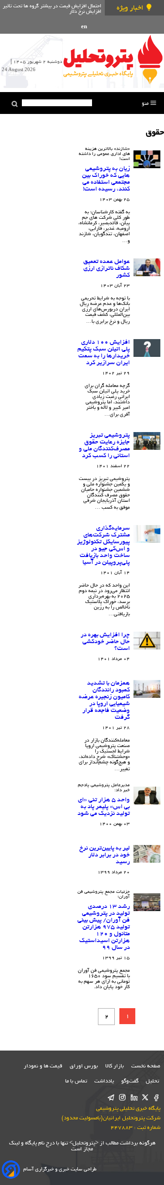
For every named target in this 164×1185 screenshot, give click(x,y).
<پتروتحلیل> (83, 1143)
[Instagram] (122, 1098)
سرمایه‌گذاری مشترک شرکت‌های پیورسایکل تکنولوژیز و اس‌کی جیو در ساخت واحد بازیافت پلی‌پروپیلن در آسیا (103, 545)
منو (146, 104)
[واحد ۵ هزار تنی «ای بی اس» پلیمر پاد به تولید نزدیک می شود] (146, 796)
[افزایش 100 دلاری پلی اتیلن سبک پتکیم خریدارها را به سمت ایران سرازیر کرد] (146, 348)
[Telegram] (111, 1098)
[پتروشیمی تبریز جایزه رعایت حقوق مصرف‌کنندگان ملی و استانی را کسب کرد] (146, 441)
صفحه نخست (145, 1066)
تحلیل (153, 1081)
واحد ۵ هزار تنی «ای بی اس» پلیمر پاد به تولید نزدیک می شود (103, 807)
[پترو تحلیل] (113, 59)
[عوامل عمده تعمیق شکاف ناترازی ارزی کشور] (146, 267)
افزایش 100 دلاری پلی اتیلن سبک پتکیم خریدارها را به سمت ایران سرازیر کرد (103, 352)
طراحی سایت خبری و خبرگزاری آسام (60, 1169)
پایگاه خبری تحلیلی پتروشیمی (128, 1109)
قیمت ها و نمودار (43, 1066)
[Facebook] (156, 1098)
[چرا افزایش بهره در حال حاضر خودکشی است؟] (146, 641)
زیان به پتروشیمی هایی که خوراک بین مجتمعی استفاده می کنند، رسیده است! (106, 179)
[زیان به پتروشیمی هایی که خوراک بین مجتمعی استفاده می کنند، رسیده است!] (146, 159)
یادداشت (104, 1081)
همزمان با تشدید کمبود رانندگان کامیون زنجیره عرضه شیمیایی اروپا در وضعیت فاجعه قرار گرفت (104, 700)
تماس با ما (76, 1081)
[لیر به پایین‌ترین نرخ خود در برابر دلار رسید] (146, 854)
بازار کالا (114, 1066)
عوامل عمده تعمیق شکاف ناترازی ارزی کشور (106, 268)
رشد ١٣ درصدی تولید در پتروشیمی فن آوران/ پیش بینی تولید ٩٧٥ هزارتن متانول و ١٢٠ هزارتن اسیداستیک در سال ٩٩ (103, 927)
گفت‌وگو (129, 1081)
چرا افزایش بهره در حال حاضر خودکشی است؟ (105, 642)
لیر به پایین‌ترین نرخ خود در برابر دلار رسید (104, 855)
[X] (145, 1098)
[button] (14, 104)
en (84, 27)
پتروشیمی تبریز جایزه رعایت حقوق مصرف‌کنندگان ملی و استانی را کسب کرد (104, 445)
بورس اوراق (84, 1066)
